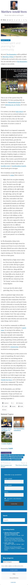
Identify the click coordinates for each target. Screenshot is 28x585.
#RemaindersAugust (14, 102)
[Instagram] (14, 18)
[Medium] (23, 18)
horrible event (5, 166)
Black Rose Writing (8, 57)
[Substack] (25, 18)
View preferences (14, 578)
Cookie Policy (13, 582)
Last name (8, 485)
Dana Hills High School (18, 455)
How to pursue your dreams (6, 464)
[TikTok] (16, 18)
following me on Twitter (12, 105)
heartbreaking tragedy (19, 166)
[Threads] (12, 18)
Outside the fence (6, 380)
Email (6, 492)
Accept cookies (14, 570)
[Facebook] (7, 18)
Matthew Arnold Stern (14, 11)
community (6, 455)
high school (19, 111)
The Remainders (11, 54)
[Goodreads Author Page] (21, 18)
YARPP (10, 448)
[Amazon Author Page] (19, 18)
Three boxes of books (21, 464)
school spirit (6, 459)
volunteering (14, 347)
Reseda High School (17, 457)
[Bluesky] (9, 18)
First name (8, 479)
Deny (14, 574)
